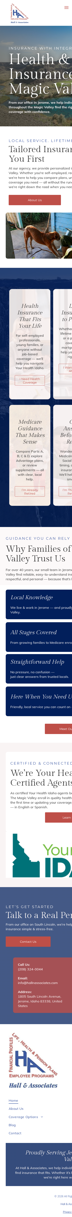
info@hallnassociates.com (38, 983)
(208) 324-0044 (30, 969)
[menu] (66, 7)
